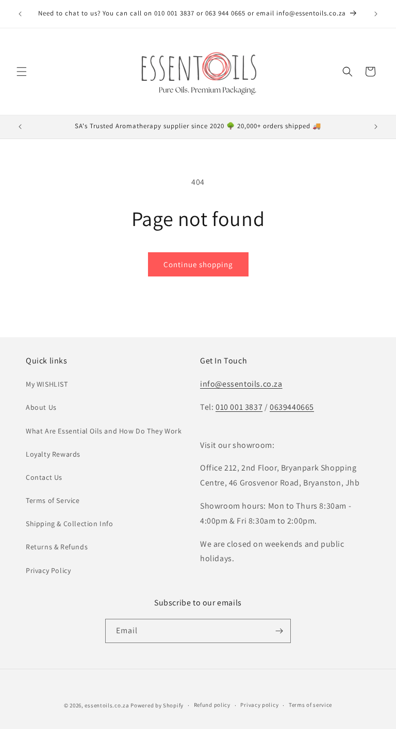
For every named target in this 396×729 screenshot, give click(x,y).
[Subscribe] (279, 631)
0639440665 (292, 407)
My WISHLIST (47, 384)
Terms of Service (53, 500)
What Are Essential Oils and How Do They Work (104, 431)
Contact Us (44, 477)
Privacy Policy (48, 570)
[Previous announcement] (20, 14)
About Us (41, 407)
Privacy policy (259, 704)
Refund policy (212, 704)
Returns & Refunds (57, 546)
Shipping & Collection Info (69, 523)
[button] (21, 71)
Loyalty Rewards (53, 454)
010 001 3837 (239, 407)
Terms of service (310, 704)
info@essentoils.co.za (241, 383)
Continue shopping (198, 264)
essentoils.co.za (107, 705)
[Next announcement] (376, 14)
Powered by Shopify (157, 705)
